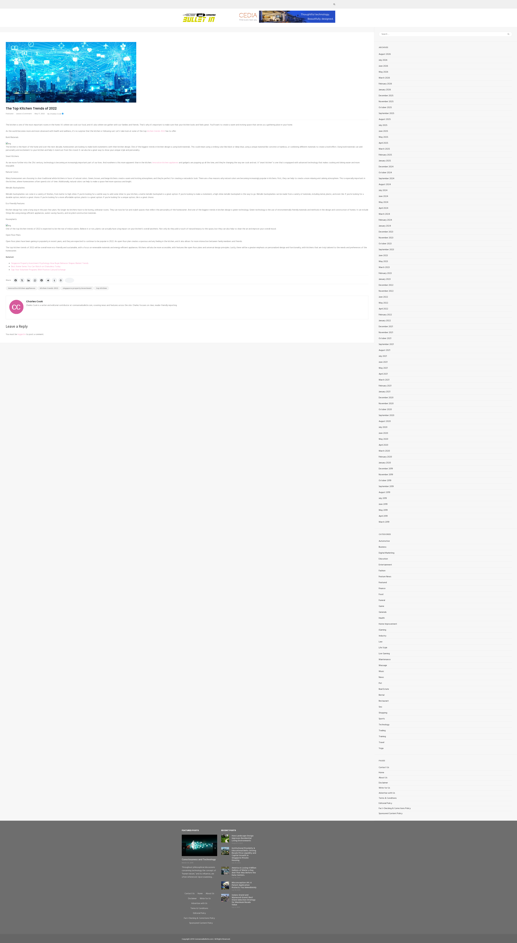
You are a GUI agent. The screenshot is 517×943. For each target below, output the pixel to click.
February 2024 (385, 220)
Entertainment (385, 564)
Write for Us (384, 788)
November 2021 (386, 332)
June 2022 (383, 297)
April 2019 (383, 516)
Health (382, 618)
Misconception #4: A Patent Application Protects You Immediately (244, 885)
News (381, 677)
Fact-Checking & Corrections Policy (395, 808)
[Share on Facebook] (15, 280)
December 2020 (386, 397)
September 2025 (386, 113)
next (215, 848)
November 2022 (386, 291)
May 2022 (383, 302)
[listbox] (199, 861)
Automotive (384, 541)
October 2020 (385, 409)
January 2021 (384, 391)
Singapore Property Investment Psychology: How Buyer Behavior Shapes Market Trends (49, 263)
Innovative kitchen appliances (165, 162)
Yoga (381, 748)
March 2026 (384, 77)
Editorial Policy (385, 803)
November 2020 (386, 403)
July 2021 (383, 356)
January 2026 (385, 89)
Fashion (382, 570)
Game (381, 606)
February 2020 (385, 456)
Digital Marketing (386, 553)
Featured (9, 114)
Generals (383, 612)
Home (381, 772)
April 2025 (383, 143)
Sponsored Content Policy (390, 813)
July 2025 (383, 125)
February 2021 (385, 385)
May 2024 (383, 202)
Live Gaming (384, 653)
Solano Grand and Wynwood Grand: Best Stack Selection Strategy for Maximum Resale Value (243, 899)
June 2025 (383, 131)
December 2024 (386, 166)
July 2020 (383, 427)
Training (382, 736)
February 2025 (385, 154)
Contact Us (384, 767)
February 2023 (385, 273)
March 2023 (384, 267)
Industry (382, 635)
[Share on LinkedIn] (28, 280)
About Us (383, 777)
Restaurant (384, 701)
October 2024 (385, 172)
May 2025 (383, 137)
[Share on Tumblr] (54, 280)
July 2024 (383, 190)
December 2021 (386, 326)
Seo (380, 706)
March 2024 (384, 214)
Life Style (383, 647)
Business (382, 547)
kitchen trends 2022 (156, 131)
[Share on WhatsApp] (35, 280)
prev (184, 848)
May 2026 (383, 72)
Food (381, 594)
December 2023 (386, 231)
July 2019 (383, 498)
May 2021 (383, 368)
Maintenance (385, 659)
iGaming (382, 629)
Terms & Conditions (388, 798)
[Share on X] (22, 280)
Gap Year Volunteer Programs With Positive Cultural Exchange (38, 269)
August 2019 (384, 492)
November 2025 (386, 101)
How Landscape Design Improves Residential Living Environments (243, 838)
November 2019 (386, 474)
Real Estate (384, 689)
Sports (382, 718)
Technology (384, 724)
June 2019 (383, 504)
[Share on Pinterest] (41, 280)
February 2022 (385, 314)
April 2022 (383, 308)
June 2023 (383, 255)
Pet (380, 683)
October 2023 (385, 243)
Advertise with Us (387, 793)
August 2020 (385, 421)
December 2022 (386, 285)
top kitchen (101, 288)
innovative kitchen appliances (21, 288)
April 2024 (383, 208)
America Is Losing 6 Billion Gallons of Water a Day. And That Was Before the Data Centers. (244, 871)
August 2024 (385, 184)
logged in (22, 334)
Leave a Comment (24, 114)
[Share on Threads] (60, 280)
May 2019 (383, 510)
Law (380, 641)
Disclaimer (383, 783)
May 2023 (383, 261)
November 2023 (386, 237)
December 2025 (386, 95)
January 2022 (385, 320)
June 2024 (383, 196)
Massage (383, 665)
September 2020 (386, 415)
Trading (382, 730)
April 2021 (383, 374)
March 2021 (384, 379)
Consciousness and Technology (199, 860)
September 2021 (386, 344)
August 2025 (385, 119)
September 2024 (386, 178)
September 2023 (386, 249)
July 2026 (383, 60)
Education (383, 558)
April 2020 (383, 445)
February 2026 (385, 83)
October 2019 (385, 480)
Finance (382, 588)
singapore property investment (77, 288)
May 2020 (383, 439)
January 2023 (385, 279)
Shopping (383, 712)
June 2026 (383, 66)
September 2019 (386, 486)
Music (381, 671)
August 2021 (384, 350)
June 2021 (383, 362)
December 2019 (386, 468)
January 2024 (385, 225)
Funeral (382, 600)
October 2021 (385, 338)
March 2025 (384, 148)
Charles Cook (55, 114)
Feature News (385, 576)
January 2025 (385, 160)
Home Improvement (388, 624)
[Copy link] (69, 280)
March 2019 (384, 522)
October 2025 (385, 107)
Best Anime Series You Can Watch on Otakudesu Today (35, 266)
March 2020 (384, 450)
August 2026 (385, 54)
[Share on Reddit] (47, 280)
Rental (381, 695)
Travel (381, 742)
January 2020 (385, 462)
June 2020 (383, 433)
